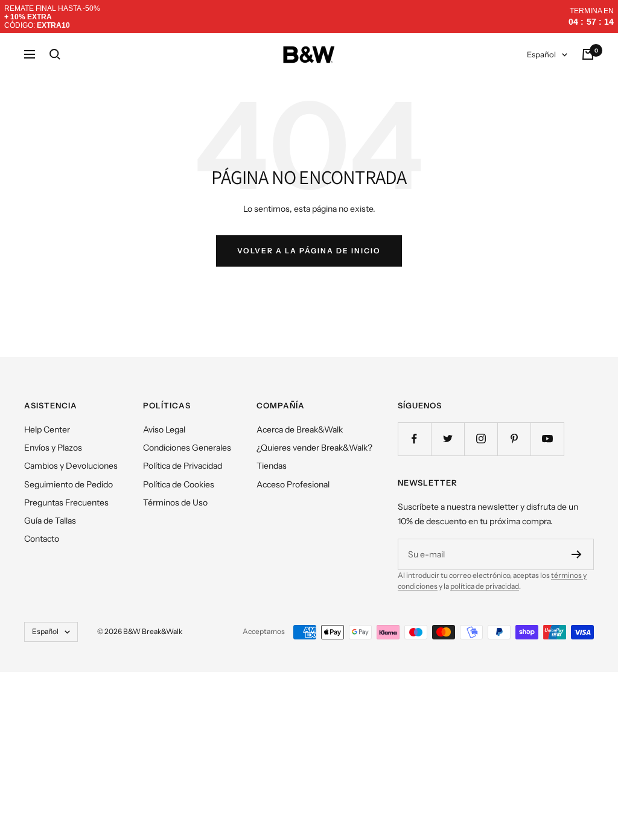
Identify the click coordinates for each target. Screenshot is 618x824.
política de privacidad (484, 586)
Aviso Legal (164, 429)
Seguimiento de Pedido (68, 484)
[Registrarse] (577, 554)
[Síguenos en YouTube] (547, 438)
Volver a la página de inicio (309, 250)
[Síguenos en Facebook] (414, 438)
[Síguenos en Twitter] (447, 438)
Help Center (47, 429)
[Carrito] (588, 54)
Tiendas (271, 465)
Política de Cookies (178, 484)
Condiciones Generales (187, 447)
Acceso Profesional (293, 484)
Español (541, 54)
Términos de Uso (175, 502)
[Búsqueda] (54, 54)
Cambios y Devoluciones (71, 465)
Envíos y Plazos (53, 447)
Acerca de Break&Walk (299, 429)
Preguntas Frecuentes (66, 502)
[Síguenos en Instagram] (480, 438)
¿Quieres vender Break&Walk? (314, 447)
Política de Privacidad (182, 465)
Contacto (41, 538)
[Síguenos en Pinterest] (513, 438)
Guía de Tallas (50, 520)
